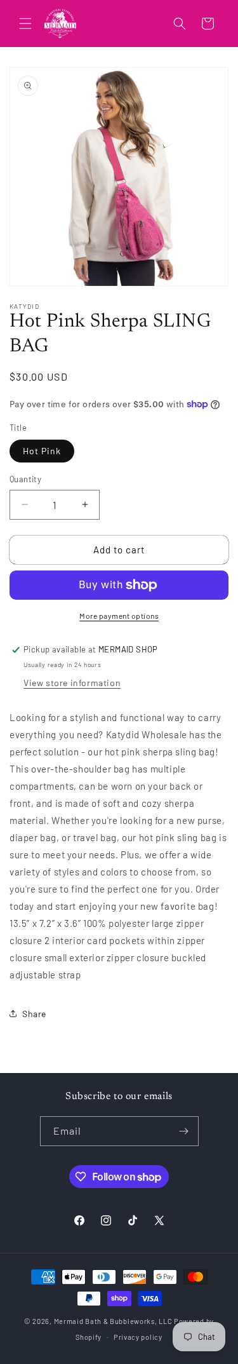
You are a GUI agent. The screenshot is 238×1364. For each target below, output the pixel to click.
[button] (25, 23)
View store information (72, 682)
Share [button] (34, 1013)
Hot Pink (42, 450)
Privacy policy (138, 1337)
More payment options (119, 615)
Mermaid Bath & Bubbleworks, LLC (113, 1321)
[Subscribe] (184, 1131)
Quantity (25, 479)
